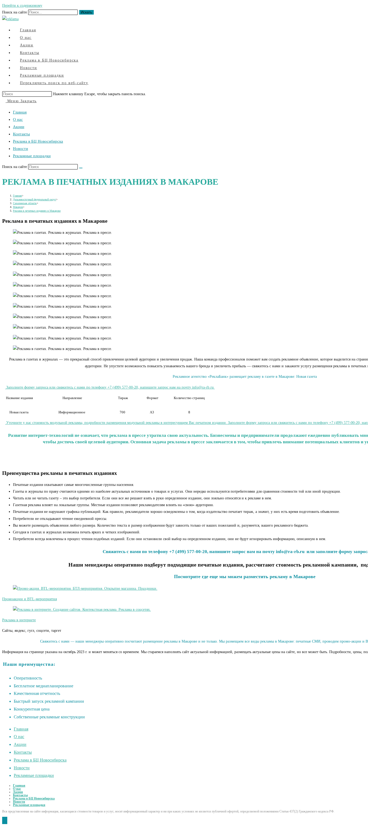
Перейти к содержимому (22, 6)
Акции (18, 127)
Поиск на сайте (15, 12)
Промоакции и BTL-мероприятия (29, 599)
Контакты (21, 134)
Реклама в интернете (19, 620)
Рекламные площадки (32, 156)
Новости (20, 148)
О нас (18, 119)
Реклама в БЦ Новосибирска (38, 141)
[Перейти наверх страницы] (4, 820)
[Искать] (81, 168)
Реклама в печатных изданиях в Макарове (37, 210)
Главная (20, 112)
